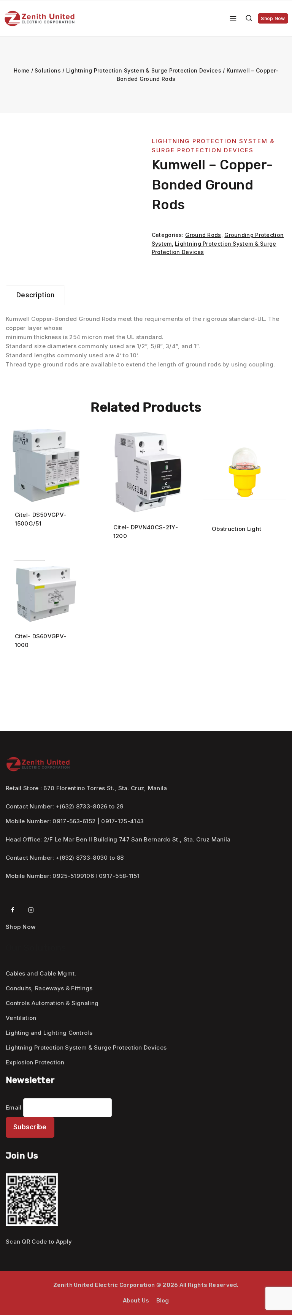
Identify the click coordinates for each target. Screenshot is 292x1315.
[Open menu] (233, 18)
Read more (40, 547)
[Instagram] (31, 910)
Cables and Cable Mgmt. (41, 973)
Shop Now (273, 18)
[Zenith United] (39, 18)
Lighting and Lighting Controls (49, 1032)
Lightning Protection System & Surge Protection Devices (86, 1047)
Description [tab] (35, 295)
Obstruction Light (236, 528)
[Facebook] (13, 910)
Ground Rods (203, 235)
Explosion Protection (35, 1062)
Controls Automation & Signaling (52, 1003)
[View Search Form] (249, 18)
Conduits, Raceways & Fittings (49, 988)
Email (14, 1107)
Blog (162, 1300)
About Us (136, 1300)
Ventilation (21, 1017)
